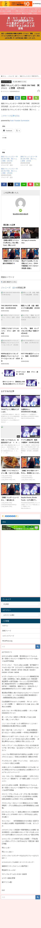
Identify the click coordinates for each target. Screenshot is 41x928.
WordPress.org (7, 641)
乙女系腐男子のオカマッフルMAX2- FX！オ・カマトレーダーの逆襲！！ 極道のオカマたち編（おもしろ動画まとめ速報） (20, 704)
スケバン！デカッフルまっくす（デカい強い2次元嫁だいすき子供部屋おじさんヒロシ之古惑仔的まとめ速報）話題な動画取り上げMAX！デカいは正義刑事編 (20, 796)
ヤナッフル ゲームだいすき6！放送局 (14, 874)
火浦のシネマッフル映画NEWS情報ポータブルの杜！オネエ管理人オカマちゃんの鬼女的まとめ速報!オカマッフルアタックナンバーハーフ (20, 769)
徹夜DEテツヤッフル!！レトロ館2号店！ (15, 866)
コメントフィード (8, 636)
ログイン (5, 625)
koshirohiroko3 (20, 214)
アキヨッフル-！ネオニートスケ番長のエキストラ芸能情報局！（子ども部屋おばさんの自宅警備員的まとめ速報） (20, 805)
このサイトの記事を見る (10, 116)
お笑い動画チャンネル (20, 81)
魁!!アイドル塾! (7, 882)
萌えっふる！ (6, 847)
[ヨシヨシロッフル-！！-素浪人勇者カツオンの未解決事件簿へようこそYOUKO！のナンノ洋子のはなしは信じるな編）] (20, 814)
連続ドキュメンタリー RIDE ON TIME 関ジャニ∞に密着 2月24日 (10, 171)
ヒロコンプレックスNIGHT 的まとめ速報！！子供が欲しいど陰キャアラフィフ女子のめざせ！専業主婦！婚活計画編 (20, 841)
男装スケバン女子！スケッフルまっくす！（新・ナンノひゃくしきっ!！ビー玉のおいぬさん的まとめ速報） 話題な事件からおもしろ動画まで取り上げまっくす (20, 739)
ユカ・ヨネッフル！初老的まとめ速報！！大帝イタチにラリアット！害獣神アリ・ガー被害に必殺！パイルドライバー (20, 778)
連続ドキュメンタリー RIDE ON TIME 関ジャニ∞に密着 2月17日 (10, 159)
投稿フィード (6, 630)
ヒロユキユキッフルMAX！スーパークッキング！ (18, 862)
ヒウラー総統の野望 (8, 878)
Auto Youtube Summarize (19, 120)
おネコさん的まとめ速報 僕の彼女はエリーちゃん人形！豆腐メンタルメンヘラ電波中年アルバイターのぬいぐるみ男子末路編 (20, 658)
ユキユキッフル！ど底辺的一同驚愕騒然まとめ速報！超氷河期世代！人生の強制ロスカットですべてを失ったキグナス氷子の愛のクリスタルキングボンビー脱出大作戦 (20, 832)
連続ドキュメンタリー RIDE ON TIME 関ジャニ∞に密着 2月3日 (29, 159)
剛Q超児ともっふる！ (9, 870)
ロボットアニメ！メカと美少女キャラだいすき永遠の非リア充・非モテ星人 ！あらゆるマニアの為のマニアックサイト (20, 748)
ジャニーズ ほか (6, 81)
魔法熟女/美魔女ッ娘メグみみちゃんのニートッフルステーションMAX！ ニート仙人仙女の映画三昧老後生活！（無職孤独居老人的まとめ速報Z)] (20, 695)
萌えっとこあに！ (8, 851)
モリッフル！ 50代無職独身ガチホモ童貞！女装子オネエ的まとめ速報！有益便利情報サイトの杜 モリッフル (20, 823)
